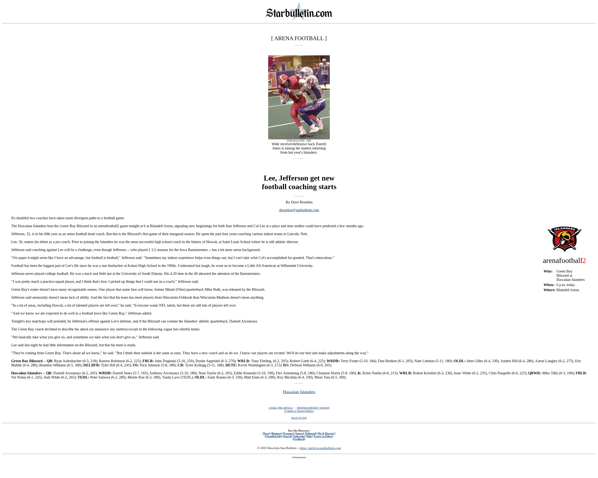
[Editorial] (311, 433)
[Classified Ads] (273, 436)
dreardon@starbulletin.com (299, 210)
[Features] (288, 433)
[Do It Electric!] (326, 433)
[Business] (276, 433)
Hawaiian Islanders (299, 391)
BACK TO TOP (299, 418)
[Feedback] (299, 439)
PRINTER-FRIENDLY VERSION (313, 408)
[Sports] (299, 433)
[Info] (309, 436)
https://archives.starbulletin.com (320, 448)
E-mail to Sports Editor (299, 411)
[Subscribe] (299, 436)
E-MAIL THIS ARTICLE (281, 408)
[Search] (287, 436)
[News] (266, 433)
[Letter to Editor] (323, 436)
